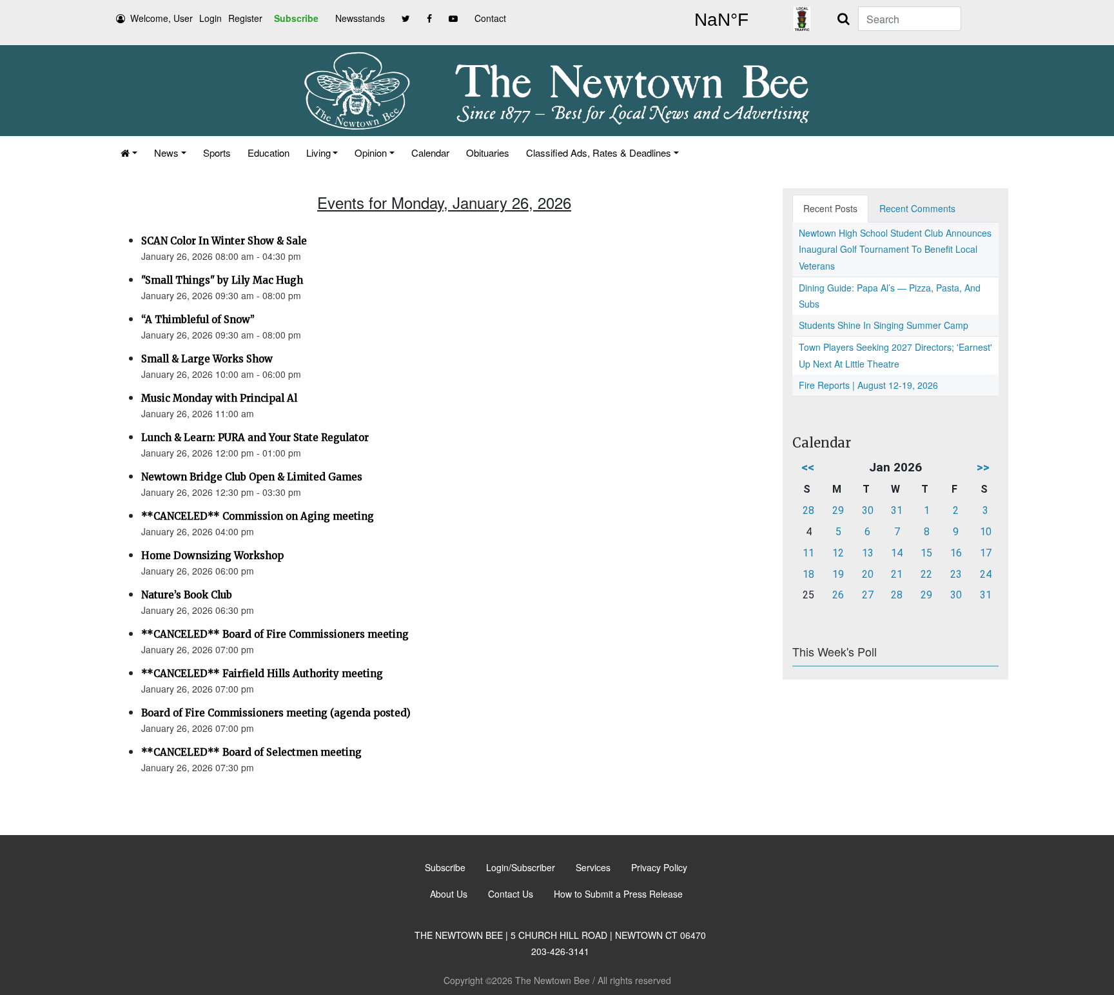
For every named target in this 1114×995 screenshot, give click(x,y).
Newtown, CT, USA (721, 20)
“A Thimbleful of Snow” (198, 319)
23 (956, 574)
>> (983, 467)
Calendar (430, 152)
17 (986, 553)
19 (838, 574)
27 (868, 595)
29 (838, 510)
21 (897, 574)
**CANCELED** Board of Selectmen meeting (251, 752)
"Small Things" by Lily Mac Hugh (222, 280)
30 (868, 510)
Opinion (371, 152)
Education (268, 152)
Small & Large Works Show (207, 359)
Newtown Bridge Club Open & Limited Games (251, 477)
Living (318, 152)
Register (245, 18)
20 (868, 574)
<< (807, 467)
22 (926, 574)
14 (897, 553)
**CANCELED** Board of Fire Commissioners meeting (275, 634)
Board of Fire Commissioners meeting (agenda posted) (276, 713)
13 (868, 553)
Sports (217, 152)
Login (210, 18)
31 (897, 510)
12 (838, 553)
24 (986, 574)
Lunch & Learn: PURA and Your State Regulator (255, 437)
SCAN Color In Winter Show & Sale (224, 241)
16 (956, 553)
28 (808, 510)
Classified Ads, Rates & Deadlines (598, 152)
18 (808, 574)
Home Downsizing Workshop (212, 555)
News (166, 152)
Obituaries (487, 152)
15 (926, 553)
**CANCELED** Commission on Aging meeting (257, 516)
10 (986, 532)
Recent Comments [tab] (917, 208)
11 (808, 553)
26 (838, 595)
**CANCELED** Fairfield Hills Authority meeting (262, 673)
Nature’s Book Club (186, 595)
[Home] (128, 152)
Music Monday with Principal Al (219, 398)
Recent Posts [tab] (830, 208)
